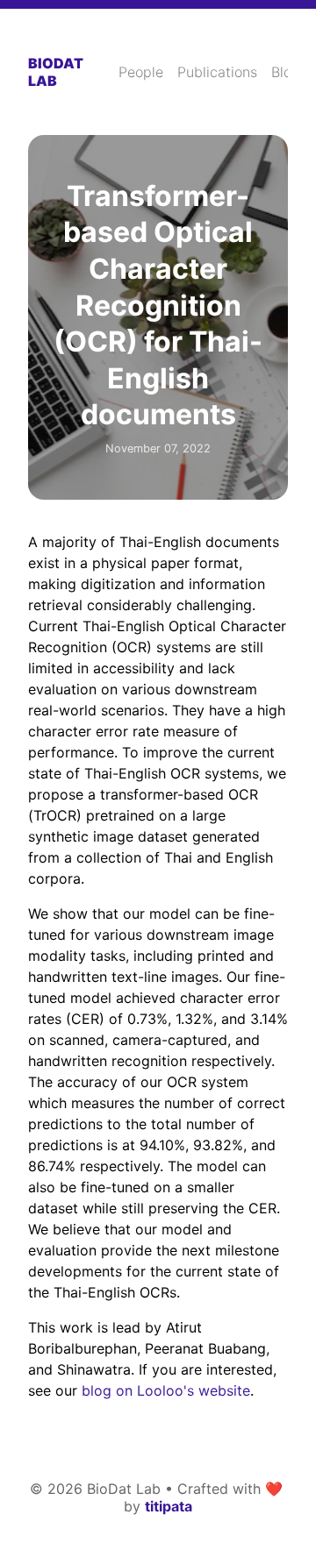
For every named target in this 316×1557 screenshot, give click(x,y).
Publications (217, 72)
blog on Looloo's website (166, 1390)
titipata (168, 1506)
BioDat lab (55, 71)
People (140, 72)
